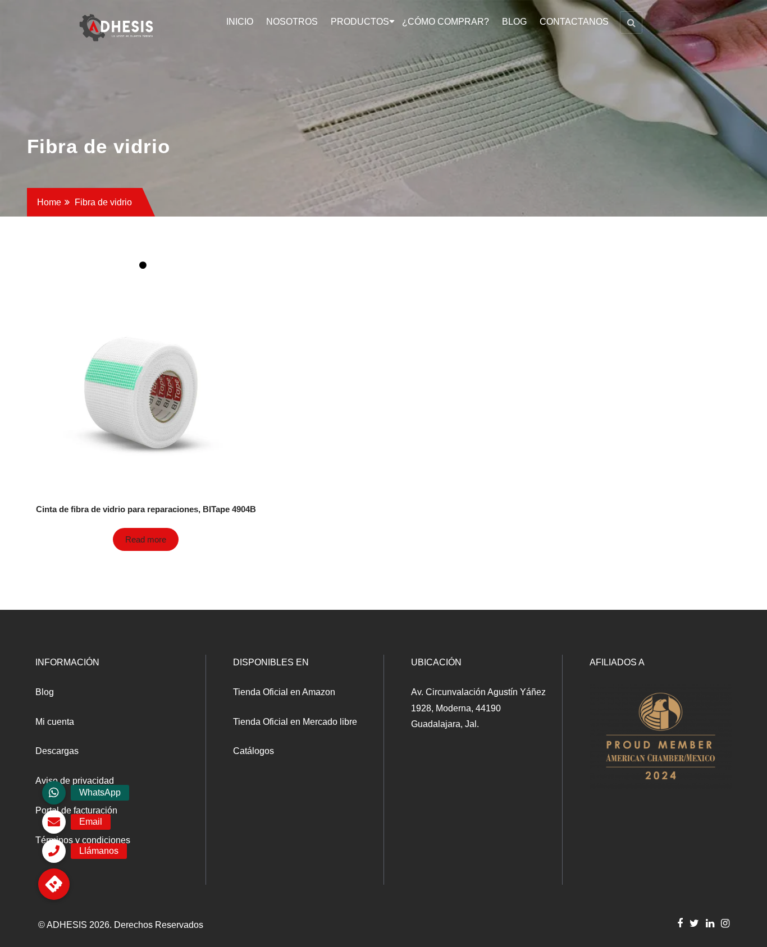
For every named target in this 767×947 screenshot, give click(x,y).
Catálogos (253, 751)
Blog (44, 692)
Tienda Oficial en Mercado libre (295, 722)
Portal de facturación (76, 810)
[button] (54, 884)
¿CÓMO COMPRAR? (445, 21)
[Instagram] (725, 923)
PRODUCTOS (360, 21)
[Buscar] (631, 22)
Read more (145, 539)
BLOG (514, 21)
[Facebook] (680, 923)
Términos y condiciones (82, 840)
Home (49, 202)
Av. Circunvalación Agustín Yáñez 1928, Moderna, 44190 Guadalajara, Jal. (478, 708)
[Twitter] (694, 923)
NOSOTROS (292, 21)
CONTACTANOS (574, 21)
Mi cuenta (54, 722)
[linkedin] (710, 923)
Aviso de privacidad (74, 780)
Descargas (57, 751)
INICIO (239, 21)
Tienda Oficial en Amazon (284, 692)
